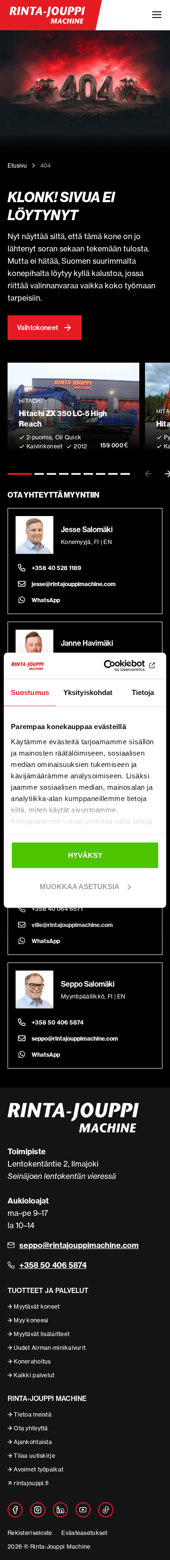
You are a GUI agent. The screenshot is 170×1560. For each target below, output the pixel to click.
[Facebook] (15, 1509)
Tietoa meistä (32, 1414)
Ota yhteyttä (31, 1428)
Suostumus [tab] (30, 692)
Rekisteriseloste (30, 1532)
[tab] (20, 474)
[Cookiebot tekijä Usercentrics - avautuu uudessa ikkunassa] (120, 666)
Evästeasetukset (84, 1532)
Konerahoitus (32, 1361)
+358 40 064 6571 (57, 908)
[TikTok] (105, 1509)
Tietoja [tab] (143, 692)
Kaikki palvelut (34, 1375)
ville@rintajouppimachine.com (72, 924)
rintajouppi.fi (31, 1483)
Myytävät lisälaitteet (41, 1333)
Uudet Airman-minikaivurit (49, 1347)
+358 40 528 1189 (56, 567)
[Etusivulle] (47, 15)
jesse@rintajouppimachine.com (74, 584)
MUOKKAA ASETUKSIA (79, 886)
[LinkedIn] (60, 1509)
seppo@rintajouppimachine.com (75, 1038)
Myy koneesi (31, 1320)
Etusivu (17, 165)
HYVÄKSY (85, 855)
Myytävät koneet (37, 1306)
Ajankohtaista (33, 1441)
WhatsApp (46, 600)
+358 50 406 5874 (58, 1022)
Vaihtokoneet (37, 327)
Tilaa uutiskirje (34, 1455)
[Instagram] (37, 1509)
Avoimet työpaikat (38, 1469)
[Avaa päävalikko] (156, 15)
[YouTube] (83, 1509)
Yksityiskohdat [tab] (87, 692)
